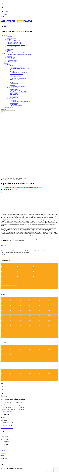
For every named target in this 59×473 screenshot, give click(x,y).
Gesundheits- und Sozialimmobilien (18, 92)
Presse (5, 53)
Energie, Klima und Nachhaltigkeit (18, 72)
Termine (9, 50)
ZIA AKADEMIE (8, 107)
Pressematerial (10, 58)
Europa (11, 75)
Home (2, 178)
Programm (3, 245)
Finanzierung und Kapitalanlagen (18, 78)
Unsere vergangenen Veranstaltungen (16, 52)
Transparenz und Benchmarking (17, 86)
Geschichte (9, 36)
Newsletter (9, 56)
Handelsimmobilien (14, 93)
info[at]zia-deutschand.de (7, 428)
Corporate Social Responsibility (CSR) (19, 68)
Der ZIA (6, 35)
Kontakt (6, 11)
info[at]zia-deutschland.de (7, 411)
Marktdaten (12, 81)
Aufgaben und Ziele (12, 38)
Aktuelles (6, 47)
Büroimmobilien (14, 89)
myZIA (5, 12)
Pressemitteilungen (11, 57)
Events (6, 178)
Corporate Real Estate (15, 90)
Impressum (49, 471)
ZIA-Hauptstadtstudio (12, 60)
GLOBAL (9, 64)
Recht (11, 82)
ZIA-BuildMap (13, 104)
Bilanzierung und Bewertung (17, 67)
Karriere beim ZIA (11, 46)
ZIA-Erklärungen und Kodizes (14, 43)
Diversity (12, 71)
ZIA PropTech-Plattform (16, 105)
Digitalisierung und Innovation (17, 69)
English (5, 14)
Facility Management (15, 76)
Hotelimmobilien (14, 94)
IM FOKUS (10, 98)
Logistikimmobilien (14, 96)
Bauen (11, 65)
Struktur (9, 39)
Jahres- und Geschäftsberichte (14, 42)
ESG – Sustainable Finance (16, 74)
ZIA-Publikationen (11, 61)
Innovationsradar (14, 103)
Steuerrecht (12, 85)
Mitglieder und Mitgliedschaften (14, 40)
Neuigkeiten (10, 49)
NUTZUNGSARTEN (12, 87)
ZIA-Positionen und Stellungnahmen (16, 45)
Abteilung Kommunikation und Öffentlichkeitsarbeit (19, 54)
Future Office (13, 100)
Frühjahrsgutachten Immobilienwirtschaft (20, 101)
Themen (6, 63)
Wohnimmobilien (14, 97)
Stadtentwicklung (14, 83)
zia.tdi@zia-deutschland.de (7, 254)
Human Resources (14, 79)
